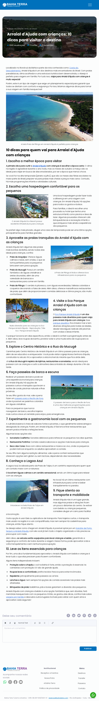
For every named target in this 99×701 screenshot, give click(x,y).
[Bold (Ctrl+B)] (5, 623)
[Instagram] (10, 682)
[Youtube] (21, 682)
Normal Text (23, 623)
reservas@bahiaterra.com (58, 698)
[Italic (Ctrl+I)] (10, 623)
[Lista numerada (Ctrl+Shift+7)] (40, 623)
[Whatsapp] (5, 682)
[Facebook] (15, 682)
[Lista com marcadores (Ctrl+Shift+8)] (44, 623)
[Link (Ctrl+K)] (52, 623)
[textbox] (49, 633)
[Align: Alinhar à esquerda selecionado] (35, 623)
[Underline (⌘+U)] (15, 623)
